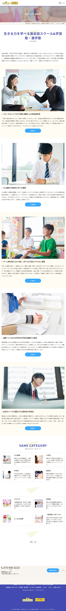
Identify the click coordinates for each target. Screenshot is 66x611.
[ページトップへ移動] (63, 570)
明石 (31, 542)
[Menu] (63, 3)
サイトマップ (39, 590)
